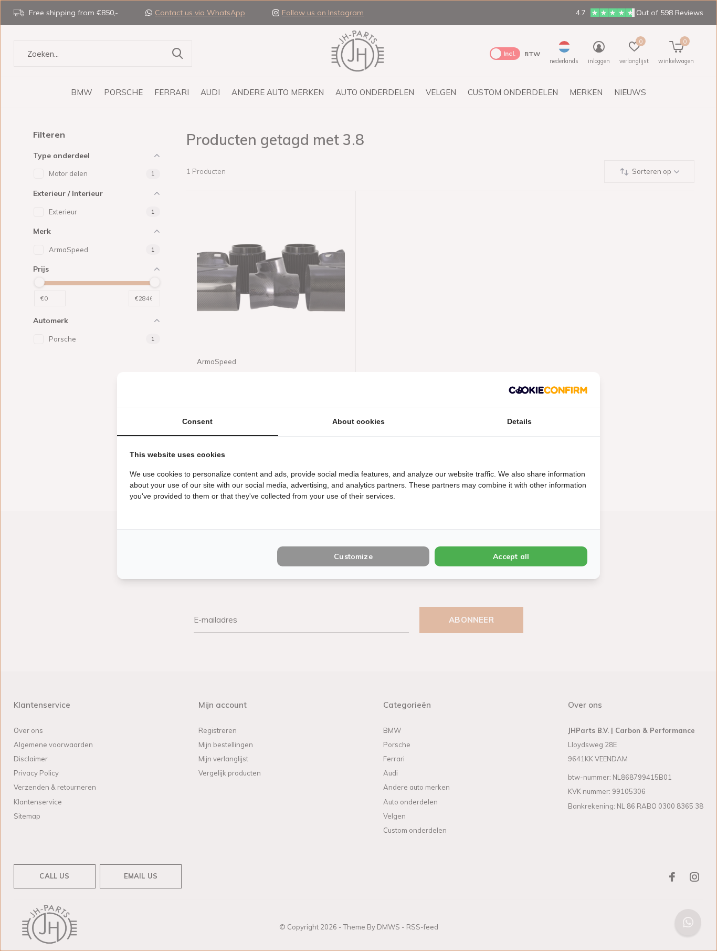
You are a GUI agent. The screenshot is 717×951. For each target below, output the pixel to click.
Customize (353, 556)
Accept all (511, 556)
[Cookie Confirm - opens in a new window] (548, 390)
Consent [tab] (197, 421)
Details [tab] (519, 421)
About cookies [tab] (358, 421)
